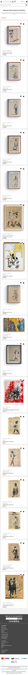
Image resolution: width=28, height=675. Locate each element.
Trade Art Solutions (4, 636)
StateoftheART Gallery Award (6, 645)
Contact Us (3, 643)
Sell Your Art (3, 626)
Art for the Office (4, 637)
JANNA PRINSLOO (7, 334)
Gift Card (2, 631)
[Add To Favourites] (21, 24)
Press (2, 647)
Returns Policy (3, 628)
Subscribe (3, 652)
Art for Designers (4, 638)
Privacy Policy (3, 651)
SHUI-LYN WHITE (7, 407)
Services (2, 646)
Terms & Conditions (4, 650)
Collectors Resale (4, 632)
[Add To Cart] (23, 24)
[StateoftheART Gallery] (9, 2)
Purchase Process (4, 629)
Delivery (2, 630)
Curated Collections (4, 641)
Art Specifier (3, 640)
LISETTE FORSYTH (7, 50)
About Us (2, 644)
